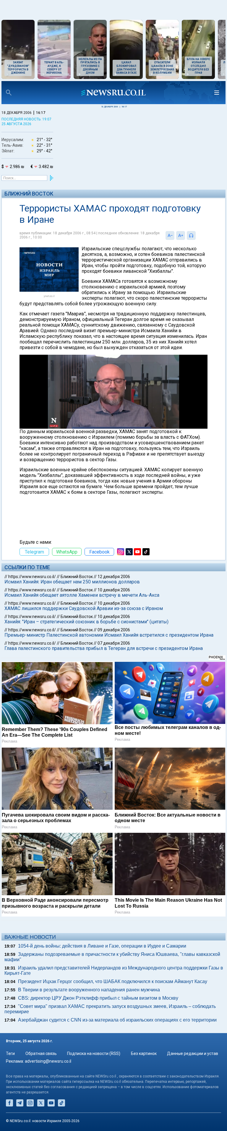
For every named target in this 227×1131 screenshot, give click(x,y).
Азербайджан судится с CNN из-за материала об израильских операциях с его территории (117, 1019)
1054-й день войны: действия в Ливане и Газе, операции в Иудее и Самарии (102, 945)
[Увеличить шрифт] (180, 235)
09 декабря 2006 (114, 629)
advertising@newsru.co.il (48, 1061)
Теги (10, 1053)
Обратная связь (41, 1053)
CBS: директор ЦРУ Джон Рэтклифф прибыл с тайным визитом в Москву (98, 998)
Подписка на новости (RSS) (93, 1053)
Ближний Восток (28, 194)
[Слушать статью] (197, 235)
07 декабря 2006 (114, 643)
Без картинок (144, 1053)
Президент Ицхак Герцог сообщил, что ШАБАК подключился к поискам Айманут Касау (112, 981)
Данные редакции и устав (192, 1053)
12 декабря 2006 (114, 576)
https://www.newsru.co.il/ (32, 576)
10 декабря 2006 (114, 590)
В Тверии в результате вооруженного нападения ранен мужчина (89, 989)
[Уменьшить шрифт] (170, 235)
